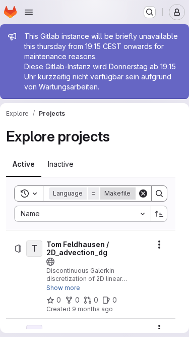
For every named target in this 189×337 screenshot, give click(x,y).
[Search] (159, 193)
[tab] (23, 164)
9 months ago (92, 309)
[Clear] (143, 193)
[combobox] (82, 214)
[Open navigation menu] (29, 12)
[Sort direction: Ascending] (159, 214)
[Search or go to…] (150, 12)
